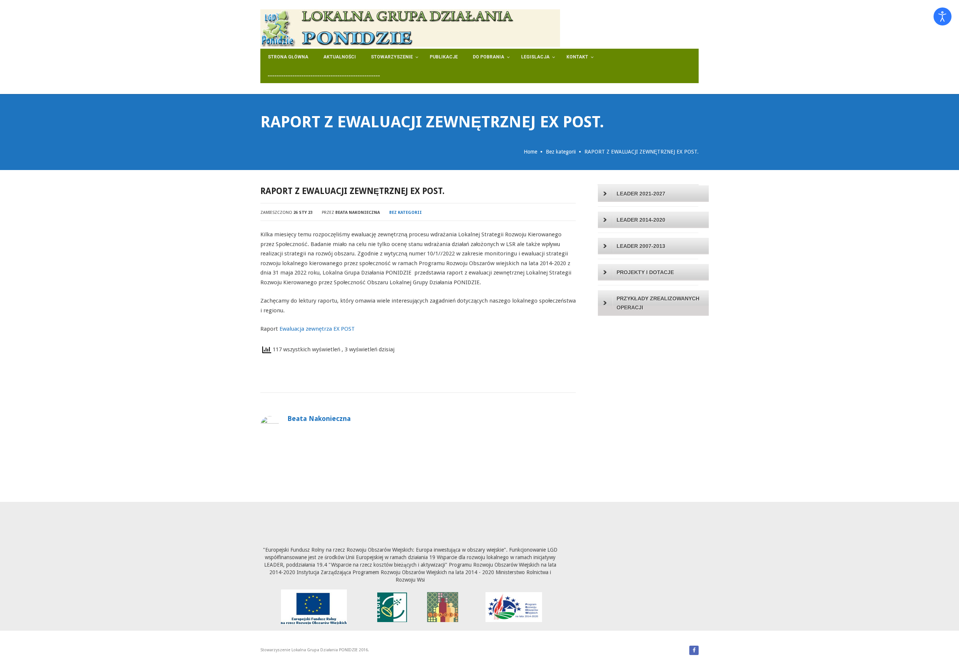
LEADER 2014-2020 (641, 220)
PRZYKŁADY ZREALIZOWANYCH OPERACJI (658, 302)
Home (530, 152)
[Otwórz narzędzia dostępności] (943, 16)
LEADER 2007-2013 (641, 246)
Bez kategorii (561, 152)
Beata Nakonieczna (357, 212)
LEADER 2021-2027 (641, 194)
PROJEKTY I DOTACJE (645, 272)
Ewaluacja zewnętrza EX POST (317, 328)
